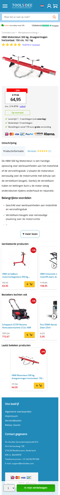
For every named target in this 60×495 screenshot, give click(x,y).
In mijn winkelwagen (35, 487)
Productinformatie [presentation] (13, 151)
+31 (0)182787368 (30, 459)
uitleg (22, 106)
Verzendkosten (13, 420)
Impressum (11, 416)
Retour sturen (12, 425)
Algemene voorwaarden (18, 411)
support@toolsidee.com (23, 463)
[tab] (13, 151)
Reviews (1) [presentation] (39, 151)
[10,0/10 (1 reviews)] (12, 45)
